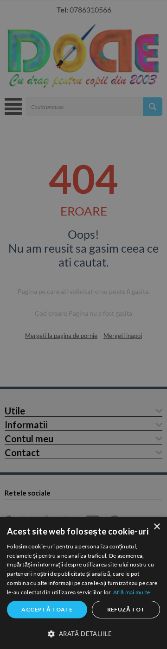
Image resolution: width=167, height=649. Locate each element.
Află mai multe (131, 592)
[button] (83, 633)
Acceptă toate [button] (46, 609)
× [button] (156, 526)
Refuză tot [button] (126, 609)
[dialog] (83, 583)
